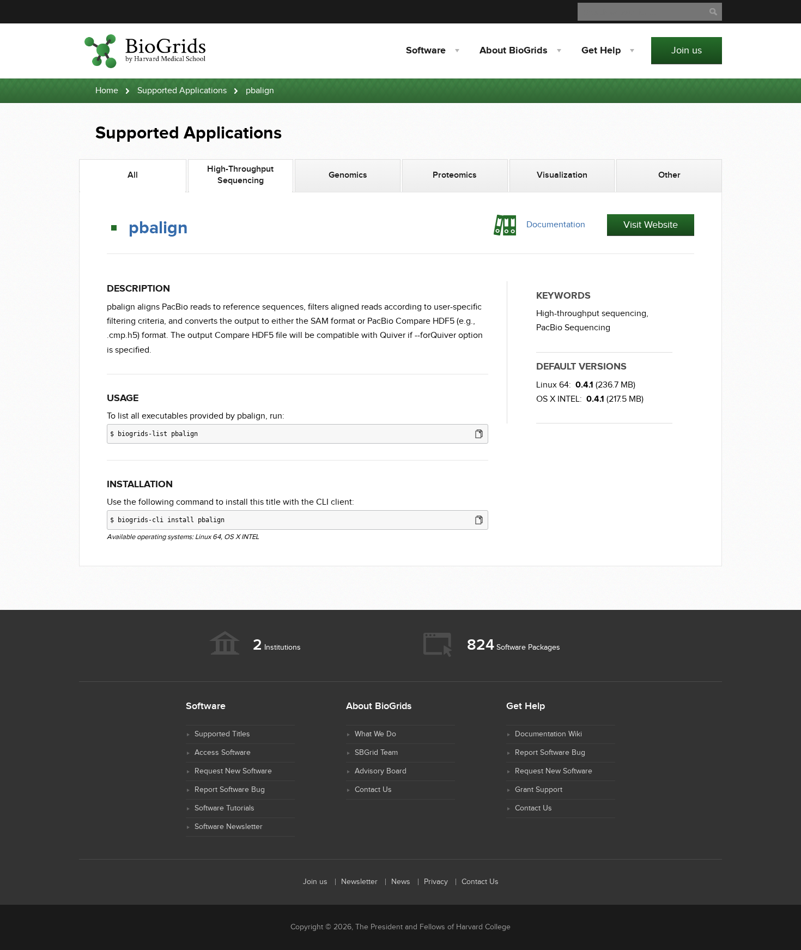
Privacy (436, 882)
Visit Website (650, 225)
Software (426, 51)
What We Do (375, 734)
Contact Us (373, 789)
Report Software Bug (230, 789)
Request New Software (233, 771)
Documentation (555, 225)
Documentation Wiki (548, 734)
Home (106, 91)
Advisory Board (380, 771)
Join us (686, 50)
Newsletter (359, 882)
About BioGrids (514, 51)
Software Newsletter (229, 826)
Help (601, 51)
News (400, 882)
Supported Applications (182, 91)
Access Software (223, 752)
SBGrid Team (376, 752)
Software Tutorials (224, 808)
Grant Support (538, 789)
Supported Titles (222, 734)
